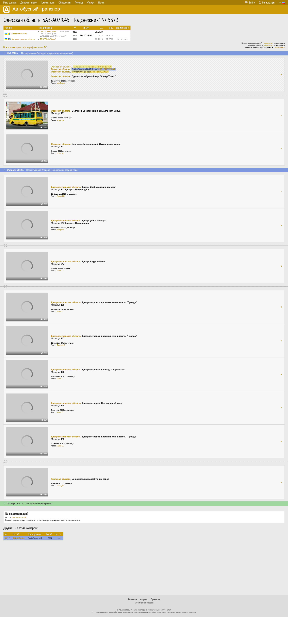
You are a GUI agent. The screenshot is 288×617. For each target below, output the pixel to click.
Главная (132, 599)
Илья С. (60, 271)
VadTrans (61, 83)
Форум (144, 599)
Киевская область (60, 479)
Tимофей (61, 345)
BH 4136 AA (19, 538)
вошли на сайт (19, 517)
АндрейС (60, 196)
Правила (155, 599)
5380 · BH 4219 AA (99, 71)
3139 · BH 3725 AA (106, 69)
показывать (280, 47)
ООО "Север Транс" (54, 33)
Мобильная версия (144, 602)
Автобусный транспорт (37, 9)
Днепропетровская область (23, 39)
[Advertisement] (144, 569)
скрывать (268, 43)
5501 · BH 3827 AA (100, 66)
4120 (7, 538)
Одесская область (19, 34)
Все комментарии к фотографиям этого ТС (25, 47)
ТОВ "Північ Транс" (48, 39)
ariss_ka (60, 120)
